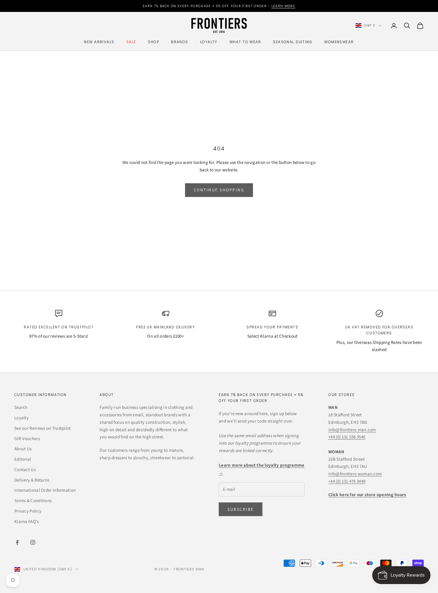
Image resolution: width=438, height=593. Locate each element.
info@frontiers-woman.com (355, 473)
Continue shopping (219, 190)
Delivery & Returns (31, 480)
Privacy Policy (27, 511)
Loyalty (209, 41)
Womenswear (339, 41)
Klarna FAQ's (26, 521)
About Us (23, 448)
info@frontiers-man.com (352, 429)
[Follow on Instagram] (33, 542)
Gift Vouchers (27, 438)
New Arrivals (99, 41)
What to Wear (245, 41)
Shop (153, 41)
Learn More (283, 6)
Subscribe (240, 509)
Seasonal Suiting (292, 41)
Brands (179, 41)
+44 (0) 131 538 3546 (346, 437)
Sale (131, 41)
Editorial (22, 459)
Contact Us (25, 469)
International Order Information (45, 490)
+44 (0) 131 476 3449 (346, 481)
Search (21, 407)
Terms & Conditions (33, 500)
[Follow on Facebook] (17, 542)
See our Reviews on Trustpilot (42, 428)
